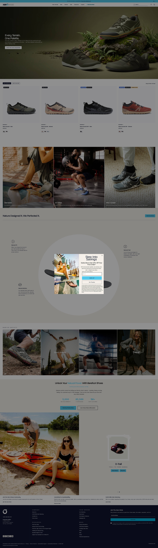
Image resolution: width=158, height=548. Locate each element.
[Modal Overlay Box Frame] (79, 274)
